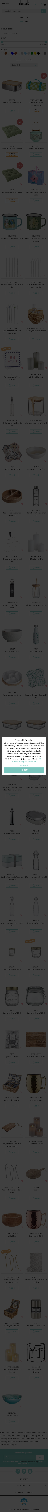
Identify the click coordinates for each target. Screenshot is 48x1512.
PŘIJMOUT (24, 770)
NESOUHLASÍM (24, 765)
